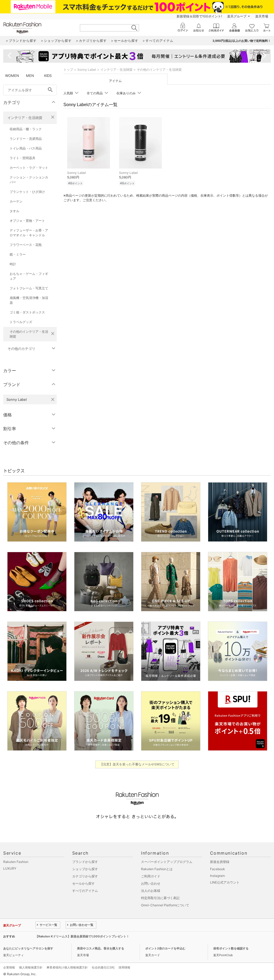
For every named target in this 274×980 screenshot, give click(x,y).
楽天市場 (261, 16)
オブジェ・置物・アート (27, 221)
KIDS (48, 75)
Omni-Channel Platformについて (165, 905)
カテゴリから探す (85, 876)
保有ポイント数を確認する (231, 948)
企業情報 (9, 967)
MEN (30, 75)
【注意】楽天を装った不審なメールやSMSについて (137, 764)
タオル (14, 211)
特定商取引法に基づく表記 (160, 898)
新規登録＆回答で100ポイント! (199, 16)
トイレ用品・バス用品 (26, 148)
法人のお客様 (150, 891)
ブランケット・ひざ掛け (27, 192)
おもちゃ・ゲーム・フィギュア (29, 276)
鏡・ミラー (18, 254)
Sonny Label (86, 70)
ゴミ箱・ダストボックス (27, 312)
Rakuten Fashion (15, 862)
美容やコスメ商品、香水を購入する (100, 948)
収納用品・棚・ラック (26, 129)
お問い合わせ (150, 883)
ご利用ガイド (150, 876)
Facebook (217, 869)
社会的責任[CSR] (103, 967)
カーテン (16, 201)
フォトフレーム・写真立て (29, 288)
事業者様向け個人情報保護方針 (67, 967)
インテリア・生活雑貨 (24, 117)
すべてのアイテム (85, 891)
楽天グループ (236, 16)
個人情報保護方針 (31, 967)
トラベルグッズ (21, 322)
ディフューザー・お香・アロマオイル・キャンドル (29, 232)
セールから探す (83, 883)
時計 (13, 264)
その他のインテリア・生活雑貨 (29, 334)
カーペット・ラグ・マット (29, 168)
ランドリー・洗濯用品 (26, 139)
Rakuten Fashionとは (157, 869)
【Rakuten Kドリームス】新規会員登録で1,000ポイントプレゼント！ (82, 936)
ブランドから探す (85, 862)
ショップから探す (85, 869)
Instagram (217, 876)
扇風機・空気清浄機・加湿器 (29, 300)
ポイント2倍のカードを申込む (165, 948)
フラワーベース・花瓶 (26, 245)
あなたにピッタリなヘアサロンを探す (28, 948)
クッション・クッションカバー (29, 179)
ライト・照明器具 (22, 158)
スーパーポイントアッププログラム (166, 862)
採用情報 (124, 967)
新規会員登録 (219, 862)
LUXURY (9, 868)
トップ (68, 70)
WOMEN (12, 75)
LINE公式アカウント (224, 882)
